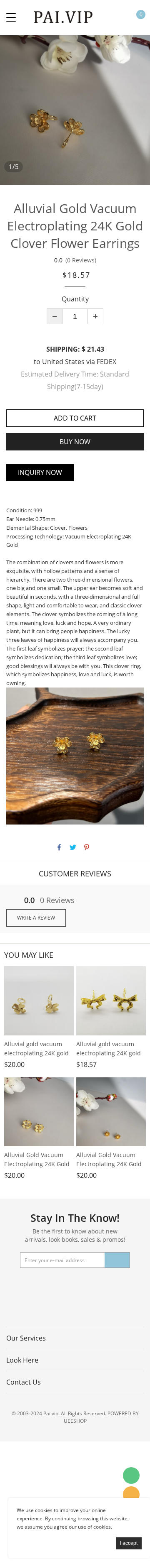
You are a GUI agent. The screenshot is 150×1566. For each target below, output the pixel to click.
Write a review (36, 917)
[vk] (116, 1284)
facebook (59, 847)
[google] (94, 1284)
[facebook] (9, 1284)
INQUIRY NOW (40, 472)
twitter (73, 847)
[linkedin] (137, 1284)
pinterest (86, 847)
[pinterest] (52, 1284)
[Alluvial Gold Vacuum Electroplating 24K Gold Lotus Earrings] (111, 1112)
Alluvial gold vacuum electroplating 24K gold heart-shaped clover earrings (36, 1049)
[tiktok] (84, 1302)
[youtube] (73, 1284)
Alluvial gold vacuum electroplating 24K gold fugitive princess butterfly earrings (108, 1049)
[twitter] (30, 1284)
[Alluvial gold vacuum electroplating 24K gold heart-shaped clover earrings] (39, 1000)
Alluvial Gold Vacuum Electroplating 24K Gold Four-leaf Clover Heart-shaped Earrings (37, 1160)
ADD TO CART (75, 418)
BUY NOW (75, 441)
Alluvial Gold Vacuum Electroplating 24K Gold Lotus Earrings (109, 1160)
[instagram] (63, 1302)
